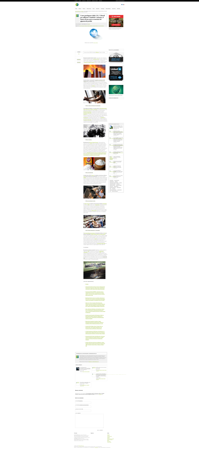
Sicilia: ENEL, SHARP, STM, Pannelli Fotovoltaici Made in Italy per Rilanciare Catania (118, 152)
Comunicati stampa (95, 0)
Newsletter (89, 0)
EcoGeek (93, 85)
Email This (78, 59)
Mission (80, 0)
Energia (83, 371)
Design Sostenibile (112, 185)
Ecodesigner (111, 180)
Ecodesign (102, 8)
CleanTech (97, 8)
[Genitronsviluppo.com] (83, 5)
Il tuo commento (78, 413)
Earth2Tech (102, 117)
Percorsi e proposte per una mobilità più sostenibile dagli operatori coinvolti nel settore (118, 176)
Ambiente (118, 8)
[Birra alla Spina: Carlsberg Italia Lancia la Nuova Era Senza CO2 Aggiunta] (78, 384)
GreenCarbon (104, 203)
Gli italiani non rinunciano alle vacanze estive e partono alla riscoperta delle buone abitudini (117, 167)
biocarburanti (85, 117)
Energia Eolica (112, 181)
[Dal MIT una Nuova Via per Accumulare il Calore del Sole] (94, 369)
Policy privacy (108, 441)
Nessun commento (95, 42)
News (76, 8)
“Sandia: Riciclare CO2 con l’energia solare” (98, 234)
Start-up (84, 8)
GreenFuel (85, 114)
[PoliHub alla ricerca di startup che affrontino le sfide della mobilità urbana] (111, 162)
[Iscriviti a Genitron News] (116, 63)
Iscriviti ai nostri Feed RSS (120, 0)
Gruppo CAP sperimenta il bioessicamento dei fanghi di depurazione (116, 157)
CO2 (91, 143)
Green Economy (116, 180)
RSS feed (97, 52)
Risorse (80, 8)
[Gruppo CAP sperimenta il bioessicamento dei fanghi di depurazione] (111, 158)
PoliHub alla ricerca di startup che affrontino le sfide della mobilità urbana (117, 162)
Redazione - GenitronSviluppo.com (94, 361)
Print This (78, 62)
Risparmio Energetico (113, 187)
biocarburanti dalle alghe (87, 119)
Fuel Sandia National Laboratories (89, 233)
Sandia (96, 238)
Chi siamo (76, 0)
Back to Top (121, 446)
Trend (93, 8)
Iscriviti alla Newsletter (109, 439)
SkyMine (84, 177)
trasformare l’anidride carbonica (89, 62)
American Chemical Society (93, 142)
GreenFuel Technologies (87, 111)
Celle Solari (111, 186)
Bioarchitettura (108, 8)
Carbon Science (86, 203)
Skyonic (93, 175)
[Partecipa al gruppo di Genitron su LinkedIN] (116, 81)
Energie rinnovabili (87, 371)
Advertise (100, 0)
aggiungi (100, 394)
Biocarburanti (119, 187)
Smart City (113, 8)
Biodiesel (116, 181)
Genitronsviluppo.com (78, 11)
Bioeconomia (89, 8)
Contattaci (84, 0)
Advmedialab (96, 447)
